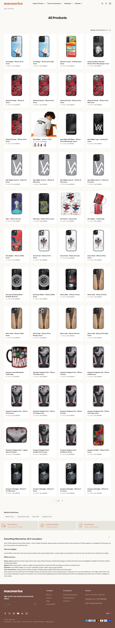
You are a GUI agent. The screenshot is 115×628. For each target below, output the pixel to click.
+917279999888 (101, 599)
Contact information (38, 621)
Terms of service (26, 621)
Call (94, 599)
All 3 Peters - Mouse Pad (68, 219)
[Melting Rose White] (44, 144)
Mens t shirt (36, 516)
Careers (48, 598)
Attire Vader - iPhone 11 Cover (70, 294)
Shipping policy (50, 621)
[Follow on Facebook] (5, 613)
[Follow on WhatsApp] (27, 613)
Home (5, 8)
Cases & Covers (38, 3)
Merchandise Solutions (70, 595)
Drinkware (67, 3)
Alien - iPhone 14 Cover (13, 219)
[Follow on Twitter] (9, 613)
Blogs (48, 601)
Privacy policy (17, 621)
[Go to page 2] (62, 501)
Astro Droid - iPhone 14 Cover (70, 256)
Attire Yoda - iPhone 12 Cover (97, 294)
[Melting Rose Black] (41, 144)
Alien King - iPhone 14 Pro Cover (43, 219)
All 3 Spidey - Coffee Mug (95, 219)
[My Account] (106, 3)
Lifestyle (78, 3)
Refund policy (8, 621)
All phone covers (47, 516)
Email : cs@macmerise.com (93, 603)
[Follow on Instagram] (14, 613)
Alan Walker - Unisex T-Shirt (42, 139)
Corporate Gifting (68, 598)
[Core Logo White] (37, 144)
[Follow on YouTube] (18, 613)
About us (49, 595)
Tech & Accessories (54, 3)
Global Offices (50, 604)
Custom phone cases (23, 516)
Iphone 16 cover (9, 516)
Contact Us (66, 601)
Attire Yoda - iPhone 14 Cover (70, 333)
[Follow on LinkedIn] (22, 613)
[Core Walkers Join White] (34, 144)
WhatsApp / (89, 599)
